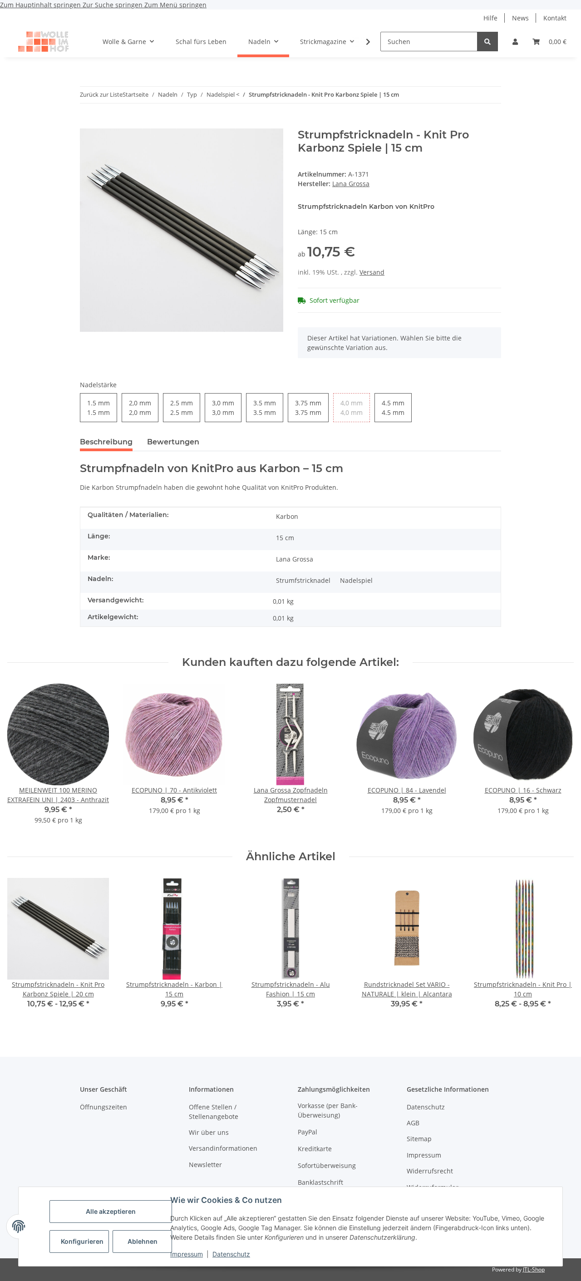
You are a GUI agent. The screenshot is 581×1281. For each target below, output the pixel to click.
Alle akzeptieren (111, 1211)
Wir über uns (209, 1132)
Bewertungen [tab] (173, 442)
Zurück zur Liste (101, 94)
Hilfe (490, 18)
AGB (413, 1122)
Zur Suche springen (113, 4)
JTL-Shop (534, 1269)
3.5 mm (264, 408)
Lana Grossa (294, 559)
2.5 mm (181, 408)
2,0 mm (140, 408)
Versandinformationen (223, 1148)
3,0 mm (223, 408)
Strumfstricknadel (303, 580)
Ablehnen (143, 1241)
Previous (22, 759)
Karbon (287, 516)
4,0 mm (351, 408)
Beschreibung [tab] (106, 442)
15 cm (285, 537)
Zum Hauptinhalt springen (41, 4)
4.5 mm (393, 408)
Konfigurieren (82, 1241)
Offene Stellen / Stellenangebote (213, 1112)
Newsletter (205, 1164)
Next (558, 759)
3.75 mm (308, 408)
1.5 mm (98, 408)
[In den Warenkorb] (87, 123)
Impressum (186, 1254)
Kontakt (554, 18)
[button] (515, 41)
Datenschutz (231, 1254)
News (520, 18)
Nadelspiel (356, 580)
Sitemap (419, 1138)
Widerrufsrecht (430, 1171)
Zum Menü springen (175, 4)
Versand (371, 272)
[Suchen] (487, 41)
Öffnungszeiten (103, 1107)
